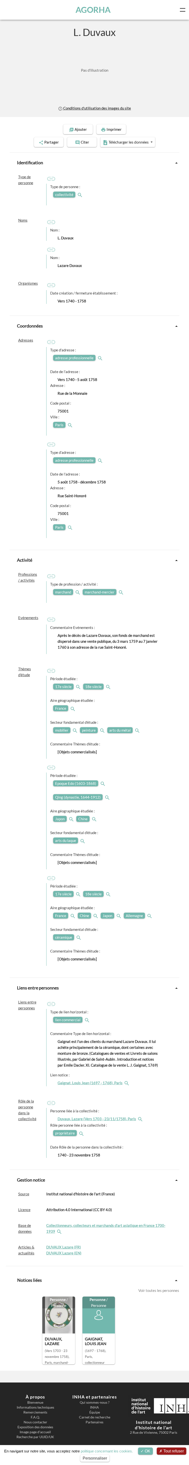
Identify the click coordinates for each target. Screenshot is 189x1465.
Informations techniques (35, 1407)
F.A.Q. (35, 1417)
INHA (94, 1407)
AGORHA (93, 10)
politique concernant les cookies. (107, 1451)
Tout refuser (173, 1451)
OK (147, 1451)
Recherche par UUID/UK (35, 1437)
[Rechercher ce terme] (80, 194)
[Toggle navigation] (183, 10)
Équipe (94, 1412)
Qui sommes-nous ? (95, 1402)
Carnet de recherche (94, 1417)
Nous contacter (35, 1422)
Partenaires (94, 1422)
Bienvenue (35, 1402)
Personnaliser (95, 1458)
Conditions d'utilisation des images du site (97, 108)
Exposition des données (35, 1427)
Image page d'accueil (35, 1432)
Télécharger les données (128, 142)
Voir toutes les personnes (158, 1290)
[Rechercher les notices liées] (127, 1083)
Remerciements (35, 1412)
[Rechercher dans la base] (60, 1231)
